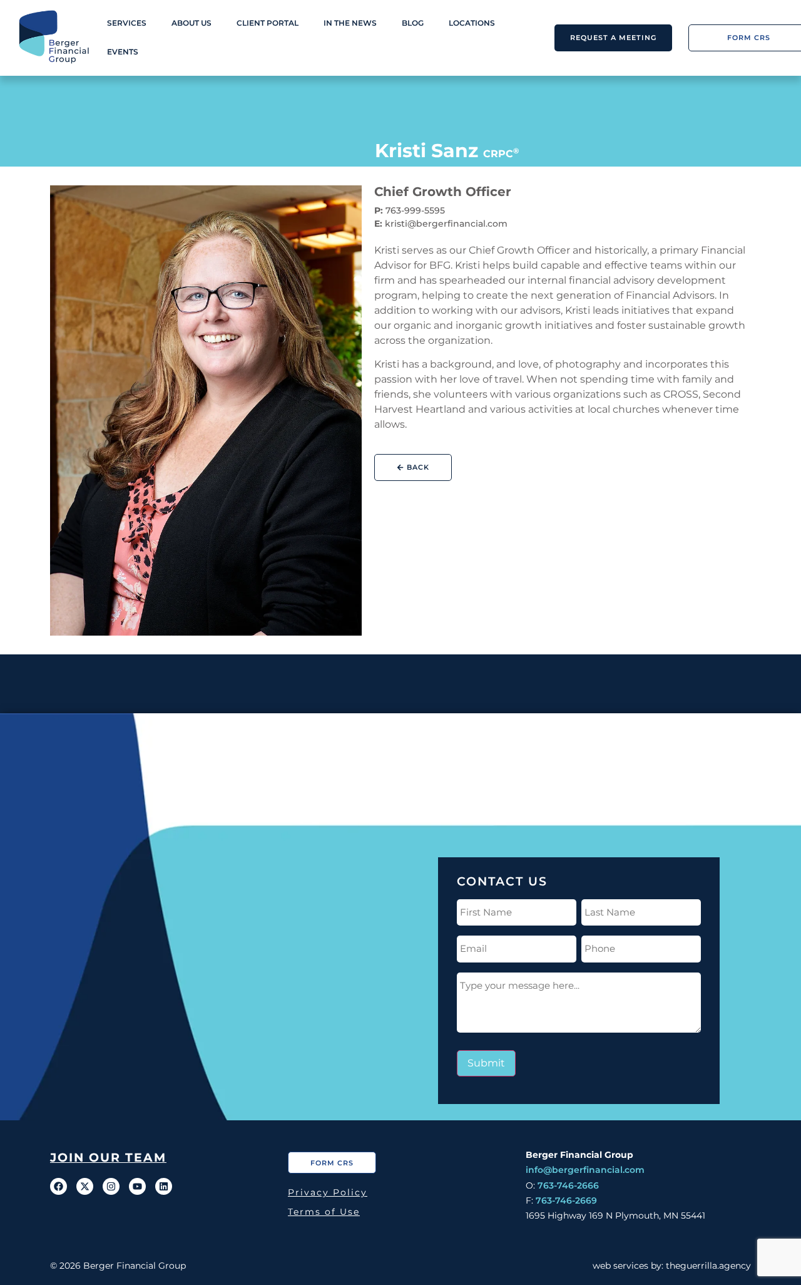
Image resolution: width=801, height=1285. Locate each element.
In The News (350, 23)
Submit (486, 1063)
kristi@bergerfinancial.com (446, 223)
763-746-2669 (566, 1200)
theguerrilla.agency (708, 1265)
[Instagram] (111, 1186)
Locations (472, 23)
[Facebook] (58, 1186)
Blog (413, 23)
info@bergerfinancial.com (585, 1169)
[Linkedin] (163, 1186)
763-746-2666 (568, 1185)
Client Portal (267, 23)
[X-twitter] (84, 1186)
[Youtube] (137, 1186)
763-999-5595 (415, 210)
